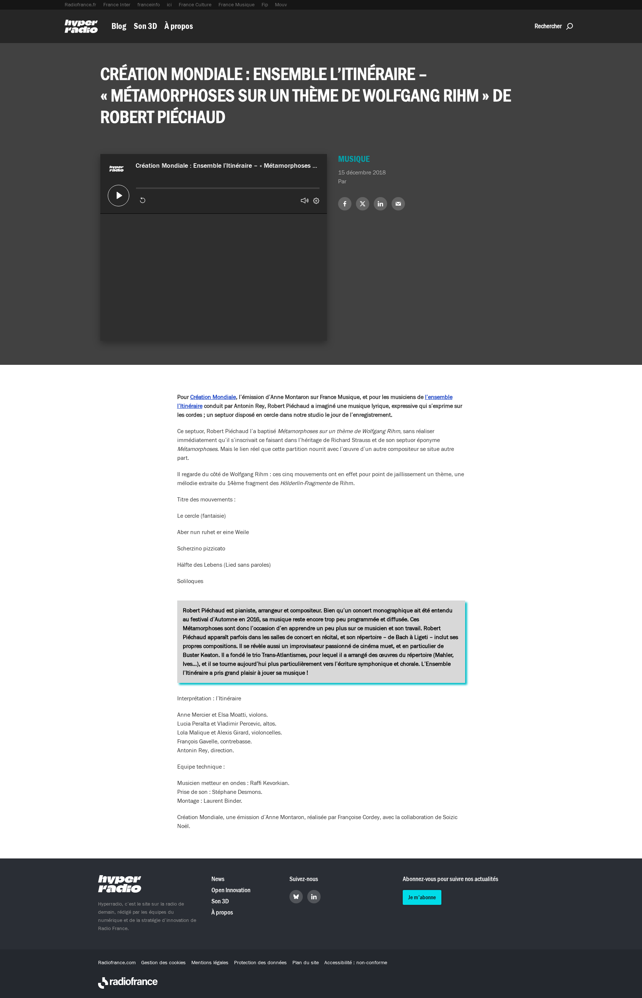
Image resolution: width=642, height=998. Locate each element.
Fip (265, 5)
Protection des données (260, 963)
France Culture (195, 5)
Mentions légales (209, 963)
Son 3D (145, 26)
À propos (179, 26)
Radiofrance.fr (80, 5)
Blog (118, 26)
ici (169, 5)
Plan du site (305, 963)
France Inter (116, 5)
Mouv (281, 5)
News (217, 879)
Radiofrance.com (117, 963)
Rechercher (548, 26)
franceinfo (148, 5)
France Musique (236, 5)
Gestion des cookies (163, 963)
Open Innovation (230, 890)
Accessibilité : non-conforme (355, 963)
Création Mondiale (213, 397)
